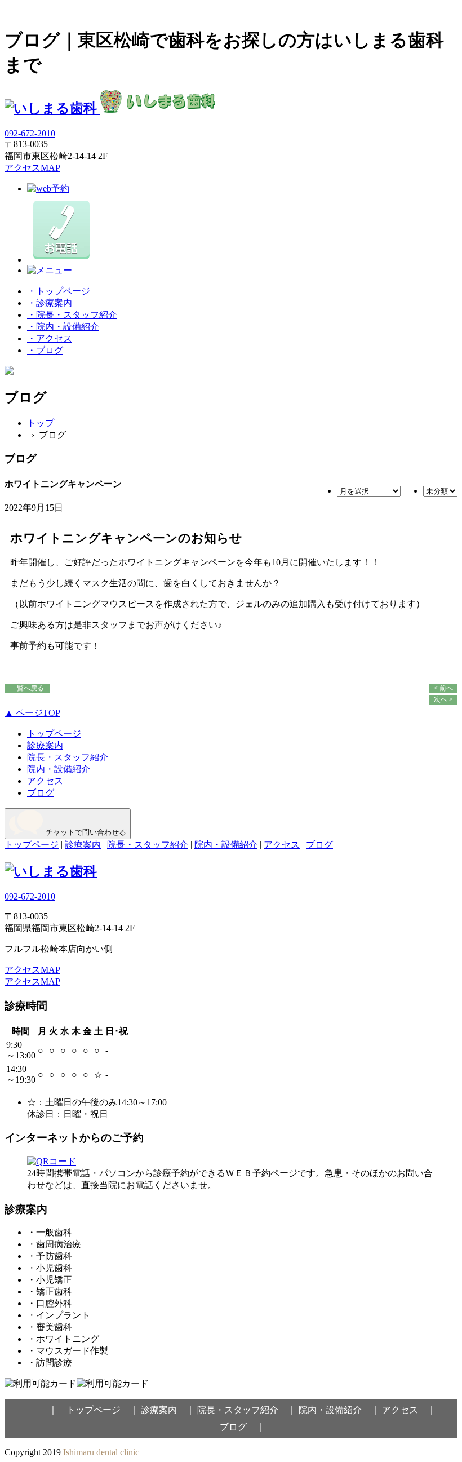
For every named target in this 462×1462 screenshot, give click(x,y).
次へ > (443, 699)
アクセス (45, 781)
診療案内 (45, 745)
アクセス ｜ (409, 1410)
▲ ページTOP (32, 712)
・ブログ (45, 350)
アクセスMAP (32, 167)
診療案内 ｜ (168, 1410)
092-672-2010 (30, 133)
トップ (40, 423)
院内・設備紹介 (58, 769)
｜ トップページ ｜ (93, 1410)
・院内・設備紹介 (63, 326)
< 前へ (443, 688)
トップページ (54, 733)
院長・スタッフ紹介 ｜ (246, 1410)
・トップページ (58, 291)
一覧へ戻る (27, 688)
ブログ (40, 793)
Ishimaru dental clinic (101, 1452)
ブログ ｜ (242, 1427)
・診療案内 (49, 303)
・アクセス (49, 338)
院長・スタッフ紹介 (67, 757)
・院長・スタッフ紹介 (72, 315)
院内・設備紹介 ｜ (339, 1410)
